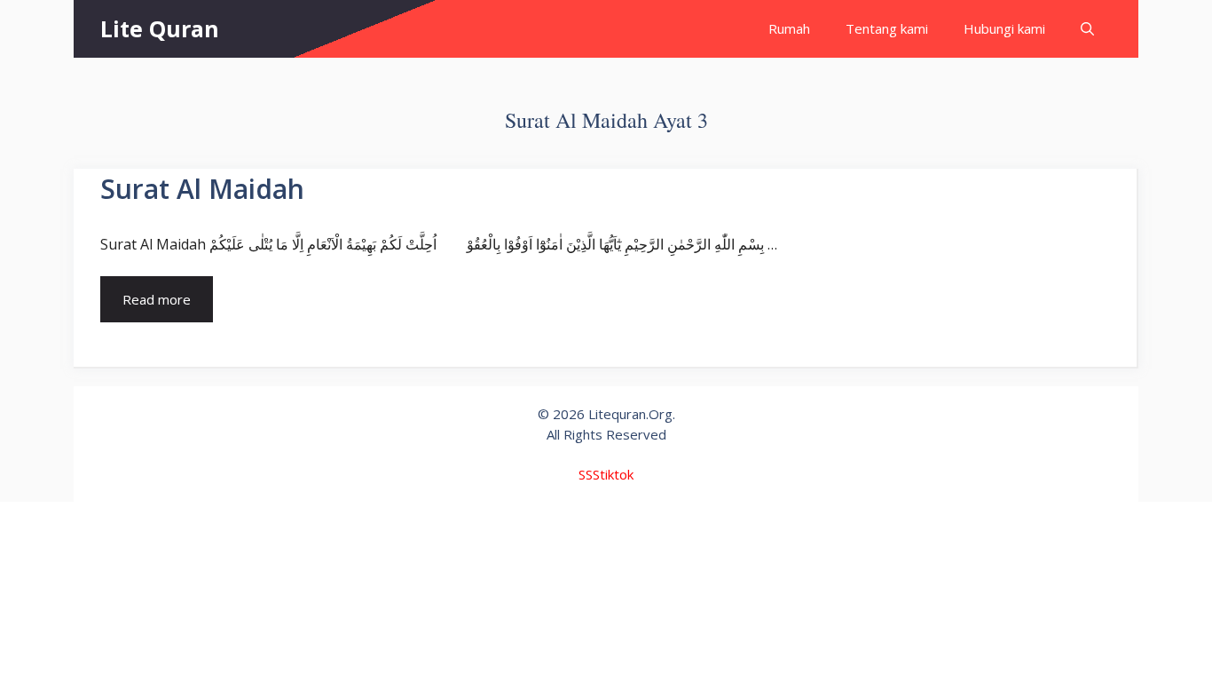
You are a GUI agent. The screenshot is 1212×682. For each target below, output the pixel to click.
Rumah (789, 28)
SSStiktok (606, 474)
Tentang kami (887, 28)
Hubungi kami (1004, 28)
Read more (156, 299)
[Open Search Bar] (1087, 29)
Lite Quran (159, 28)
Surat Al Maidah (202, 188)
